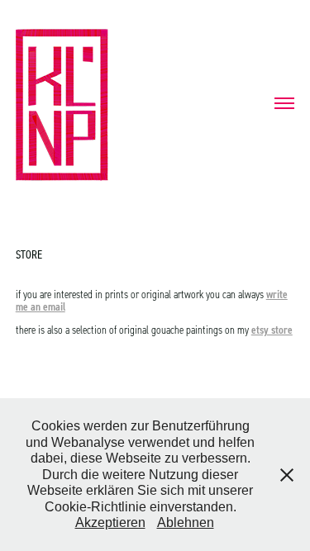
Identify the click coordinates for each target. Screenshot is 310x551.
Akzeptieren (110, 522)
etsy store (272, 329)
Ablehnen (185, 522)
